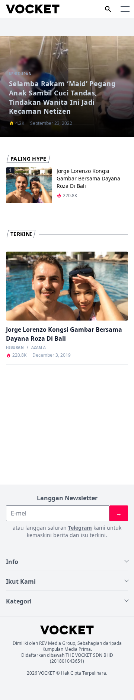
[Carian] (108, 9)
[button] (125, 9)
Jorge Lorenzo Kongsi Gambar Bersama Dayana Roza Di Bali (88, 178)
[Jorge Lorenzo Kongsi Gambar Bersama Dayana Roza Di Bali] (67, 286)
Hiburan (15, 348)
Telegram (80, 527)
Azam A (38, 348)
